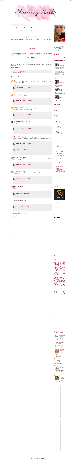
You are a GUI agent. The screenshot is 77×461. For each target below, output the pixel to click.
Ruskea (55, 280)
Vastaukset (16, 85)
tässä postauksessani (17, 30)
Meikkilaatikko (62, 249)
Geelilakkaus (63, 265)
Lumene (55, 246)
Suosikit (61, 296)
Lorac (64, 245)
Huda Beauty (56, 242)
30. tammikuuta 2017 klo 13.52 (27, 128)
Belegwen (14, 186)
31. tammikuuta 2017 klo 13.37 (21, 200)
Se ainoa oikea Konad (59, 146)
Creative (58, 262)
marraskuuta (58, 120)
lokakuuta (57, 121)
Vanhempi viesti (49, 235)
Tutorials (64, 282)
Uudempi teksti (13, 235)
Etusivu (31, 235)
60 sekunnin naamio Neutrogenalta (59, 177)
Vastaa (14, 83)
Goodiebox (56, 241)
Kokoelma (60, 268)
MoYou (64, 275)
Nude (55, 277)
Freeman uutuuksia (59, 156)
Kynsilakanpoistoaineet (57, 271)
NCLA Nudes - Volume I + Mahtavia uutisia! (59, 136)
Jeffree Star (59, 244)
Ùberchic (56, 286)
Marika (14, 171)
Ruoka (58, 296)
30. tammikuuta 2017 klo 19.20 (23, 149)
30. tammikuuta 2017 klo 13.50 (27, 87)
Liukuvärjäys (56, 274)
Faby (64, 264)
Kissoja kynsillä (58, 168)
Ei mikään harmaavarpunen (60, 150)
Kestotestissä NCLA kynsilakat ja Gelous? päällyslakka (60, 179)
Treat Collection (62, 281)
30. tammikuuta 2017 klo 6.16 (20, 80)
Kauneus (19, 72)
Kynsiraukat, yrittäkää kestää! (60, 133)
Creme (61, 262)
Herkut (64, 291)
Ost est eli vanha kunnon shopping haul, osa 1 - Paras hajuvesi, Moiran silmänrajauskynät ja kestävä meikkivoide (59, 334)
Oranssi (61, 277)
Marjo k (14, 80)
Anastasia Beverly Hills (58, 238)
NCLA (62, 276)
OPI (58, 277)
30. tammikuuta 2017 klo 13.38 (21, 157)
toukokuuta (58, 127)
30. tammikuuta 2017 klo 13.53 (27, 143)
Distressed (55, 263)
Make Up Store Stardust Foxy (60, 172)
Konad (64, 268)
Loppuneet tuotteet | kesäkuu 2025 (62, 367)
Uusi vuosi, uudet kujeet (59, 183)
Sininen (58, 280)
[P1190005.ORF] (31, 48)
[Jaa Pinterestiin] (24, 71)
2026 (56, 106)
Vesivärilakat (56, 284)
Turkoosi (55, 282)
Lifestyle (63, 293)
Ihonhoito (56, 243)
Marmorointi (56, 275)
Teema (55, 281)
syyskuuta (57, 122)
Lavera (55, 245)
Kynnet (21, 72)
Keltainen (63, 267)
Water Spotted (56, 285)
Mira (14, 107)
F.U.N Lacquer (60, 264)
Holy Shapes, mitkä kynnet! (60, 155)
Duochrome (63, 263)
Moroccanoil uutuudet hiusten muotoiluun (60, 160)
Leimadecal (63, 273)
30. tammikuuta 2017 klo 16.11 (21, 186)
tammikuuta (58, 132)
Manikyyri (63, 274)
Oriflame (63, 277)
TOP (64, 280)
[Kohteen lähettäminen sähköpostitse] (20, 71)
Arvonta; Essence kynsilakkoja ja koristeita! (60, 175)
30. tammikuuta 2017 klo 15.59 (26, 178)
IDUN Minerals (62, 242)
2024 (56, 109)
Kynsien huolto (59, 270)
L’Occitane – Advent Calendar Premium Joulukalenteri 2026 (59, 342)
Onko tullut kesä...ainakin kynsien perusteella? (60, 140)
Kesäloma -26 (61, 95)
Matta (59, 275)
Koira (64, 292)
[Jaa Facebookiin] (23, 71)
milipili (17, 149)
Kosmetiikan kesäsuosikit (61, 376)
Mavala (61, 275)
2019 (56, 115)
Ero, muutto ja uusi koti (62, 80)
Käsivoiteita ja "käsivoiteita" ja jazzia (62, 350)
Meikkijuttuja (57, 248)
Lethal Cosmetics (60, 245)
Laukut (59, 293)
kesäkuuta (57, 126)
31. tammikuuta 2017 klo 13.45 (26, 206)
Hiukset (60, 241)
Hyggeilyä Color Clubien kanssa (59, 142)
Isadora (55, 244)
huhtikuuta (58, 128)
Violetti (64, 284)
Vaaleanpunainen (57, 283)
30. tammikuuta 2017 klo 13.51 (26, 114)
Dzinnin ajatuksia (58, 348)
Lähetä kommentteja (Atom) (17, 236)
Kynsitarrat (57, 272)
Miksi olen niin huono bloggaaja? (59, 154)
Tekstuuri (58, 281)
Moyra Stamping (57, 276)
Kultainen (59, 269)
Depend (64, 262)
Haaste (60, 266)
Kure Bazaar (63, 269)
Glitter (55, 266)
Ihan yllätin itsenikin (59, 147)
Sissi (14, 136)
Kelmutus (60, 267)
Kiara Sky (56, 268)
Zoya (64, 285)
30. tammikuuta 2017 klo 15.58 (27, 164)
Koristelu (56, 269)
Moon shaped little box (58, 331)
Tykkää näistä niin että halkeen (60, 165)
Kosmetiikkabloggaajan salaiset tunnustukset (59, 166)
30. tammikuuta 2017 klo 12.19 (29, 121)
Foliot (55, 265)
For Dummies (59, 265)
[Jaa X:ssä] (22, 71)
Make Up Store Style (59, 163)
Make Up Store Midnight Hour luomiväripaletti (60, 152)
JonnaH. (14, 157)
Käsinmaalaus (56, 273)
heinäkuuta (58, 125)
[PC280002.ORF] (31, 37)
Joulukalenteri (56, 292)
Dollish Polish (59, 263)
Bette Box (56, 239)
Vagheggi (64, 283)
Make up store (62, 246)
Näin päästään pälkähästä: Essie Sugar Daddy (61, 72)
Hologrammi (56, 267)
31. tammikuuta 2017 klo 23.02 (21, 213)
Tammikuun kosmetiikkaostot (60, 134)
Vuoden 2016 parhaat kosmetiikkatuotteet (59, 170)
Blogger (44, 458)
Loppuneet (57, 294)
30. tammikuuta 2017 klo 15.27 (20, 171)
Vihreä (60, 284)
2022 (56, 111)
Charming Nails (18, 87)
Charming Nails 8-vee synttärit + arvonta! (62, 89)
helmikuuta (58, 131)
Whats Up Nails (61, 285)
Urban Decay (57, 251)
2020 (56, 114)
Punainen (56, 279)
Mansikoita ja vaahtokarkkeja (59, 375)
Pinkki (64, 278)
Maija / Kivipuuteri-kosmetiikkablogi (18, 121)
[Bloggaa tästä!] (21, 71)
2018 (56, 116)
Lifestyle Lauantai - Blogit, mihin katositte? (60, 138)
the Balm (55, 252)
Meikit (23, 72)
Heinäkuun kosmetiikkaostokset (62, 63)
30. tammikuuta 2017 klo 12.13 (19, 107)
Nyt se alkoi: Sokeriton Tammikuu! (59, 181)
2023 (56, 110)
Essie (55, 264)
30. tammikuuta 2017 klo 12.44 (19, 136)
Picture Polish (58, 278)
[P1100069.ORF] (31, 57)
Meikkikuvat (56, 249)
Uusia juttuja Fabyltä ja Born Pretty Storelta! (60, 158)
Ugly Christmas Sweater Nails (60, 171)
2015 (56, 186)
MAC (58, 246)
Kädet (64, 272)
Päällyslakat (63, 279)
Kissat (61, 292)
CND (55, 259)
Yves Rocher (62, 251)
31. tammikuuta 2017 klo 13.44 (26, 193)
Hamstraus (15, 72)
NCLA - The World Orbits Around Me (59, 162)
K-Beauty (63, 244)
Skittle (62, 280)
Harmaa (64, 266)
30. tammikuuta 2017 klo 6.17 (20, 94)
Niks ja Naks (57, 145)
